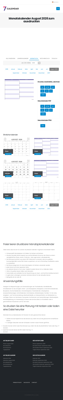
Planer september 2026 (39, 343)
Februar (20, 69)
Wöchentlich (45, 58)
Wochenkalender (7, 364)
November (33, 73)
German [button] (55, 2)
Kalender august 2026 (9, 360)
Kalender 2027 (36, 358)
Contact (34, 382)
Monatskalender (7, 362)
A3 (42, 91)
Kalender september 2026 (40, 360)
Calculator (26, 382)
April (32, 69)
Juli (47, 69)
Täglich (54, 58)
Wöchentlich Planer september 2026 (42, 347)
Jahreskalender (22, 58)
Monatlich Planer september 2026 (42, 345)
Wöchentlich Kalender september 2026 (43, 364)
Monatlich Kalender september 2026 (42, 362)
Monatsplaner (7, 345)
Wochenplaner (7, 347)
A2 (46, 91)
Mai (37, 69)
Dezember (42, 73)
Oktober (24, 73)
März (26, 69)
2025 (6, 69)
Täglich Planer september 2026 (41, 349)
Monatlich (34, 58)
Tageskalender (7, 366)
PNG (43, 125)
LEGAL (43, 95)
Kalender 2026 (7, 358)
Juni (42, 69)
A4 (42, 87)
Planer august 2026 (8, 343)
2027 (48, 73)
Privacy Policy (17, 382)
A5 (53, 87)
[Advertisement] (31, 42)
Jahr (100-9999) (26, 63)
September (16, 73)
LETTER (47, 87)
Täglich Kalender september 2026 (42, 366)
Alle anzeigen (10, 58)
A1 (50, 91)
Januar (13, 69)
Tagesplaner (6, 349)
